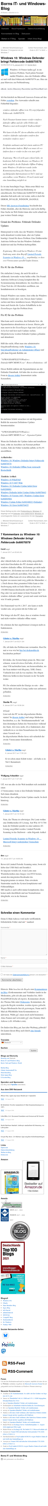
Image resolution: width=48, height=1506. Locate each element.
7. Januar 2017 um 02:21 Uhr (13, 641)
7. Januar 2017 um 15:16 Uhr (13, 814)
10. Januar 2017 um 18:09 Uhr (12, 858)
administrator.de (8, 1312)
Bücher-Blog (5, 1068)
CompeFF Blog (8, 1317)
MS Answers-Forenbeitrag (18, 205)
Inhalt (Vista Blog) (35, 38)
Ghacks (5, 1303)
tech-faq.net (6, 1310)
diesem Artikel (14, 375)
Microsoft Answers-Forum (33, 1384)
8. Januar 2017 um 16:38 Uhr (13, 705)
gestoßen (10, 100)
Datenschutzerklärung (36, 28)
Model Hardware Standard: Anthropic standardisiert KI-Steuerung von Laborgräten (22, 1126)
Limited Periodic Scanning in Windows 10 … (22, 838)
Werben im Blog (6, 1152)
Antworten (4, 632)
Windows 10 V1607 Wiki (12, 482)
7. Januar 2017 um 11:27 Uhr (11, 779)
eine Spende (35, 1030)
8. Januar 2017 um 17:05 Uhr (16, 753)
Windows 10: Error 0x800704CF (15, 505)
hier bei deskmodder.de (29, 650)
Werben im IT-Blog (8, 38)
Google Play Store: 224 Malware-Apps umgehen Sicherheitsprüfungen (22, 1137)
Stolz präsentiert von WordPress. (13, 1459)
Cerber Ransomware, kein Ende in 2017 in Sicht (37, 49)
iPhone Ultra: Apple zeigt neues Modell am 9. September (18, 1096)
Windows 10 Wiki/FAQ (11, 479)
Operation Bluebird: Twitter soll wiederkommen (22, 1403)
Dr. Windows (7, 1322)
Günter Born (32, 65)
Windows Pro (7, 1300)
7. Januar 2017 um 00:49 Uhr (11, 552)
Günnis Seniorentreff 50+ (9, 1070)
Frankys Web (7, 1324)
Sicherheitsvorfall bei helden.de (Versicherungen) (29, 1405)
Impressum (4, 1147)
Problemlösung (26, 511)
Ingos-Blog (6, 1308)
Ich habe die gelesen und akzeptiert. (25, 974)
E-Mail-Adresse (7, 966)
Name (3, 958)
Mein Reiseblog (6, 1072)
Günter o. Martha (11, 638)
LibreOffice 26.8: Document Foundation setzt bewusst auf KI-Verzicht (22, 1116)
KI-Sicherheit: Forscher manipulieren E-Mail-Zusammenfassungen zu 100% (22, 1106)
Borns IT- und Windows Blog (10, 1060)
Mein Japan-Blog (6, 1075)
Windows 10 (37, 511)
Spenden (21, 38)
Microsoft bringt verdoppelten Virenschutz (21, 841)
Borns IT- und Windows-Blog (23, 6)
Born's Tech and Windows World (11, 1063)
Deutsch (7, 1043)
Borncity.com (5, 1058)
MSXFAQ (6, 1315)
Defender (16, 513)
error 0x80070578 (27, 513)
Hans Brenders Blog (9, 1305)
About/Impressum (18, 28)
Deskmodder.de (8, 1320)
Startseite (5, 28)
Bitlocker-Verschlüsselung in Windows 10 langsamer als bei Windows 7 (12, 50)
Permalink (39, 516)
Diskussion (26, 33)
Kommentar (5, 927)
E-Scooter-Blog (6, 1077)
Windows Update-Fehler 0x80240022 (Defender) (21, 501)
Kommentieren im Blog (10, 33)
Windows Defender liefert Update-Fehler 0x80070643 (23, 492)
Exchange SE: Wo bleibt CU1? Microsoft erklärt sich (30, 1429)
